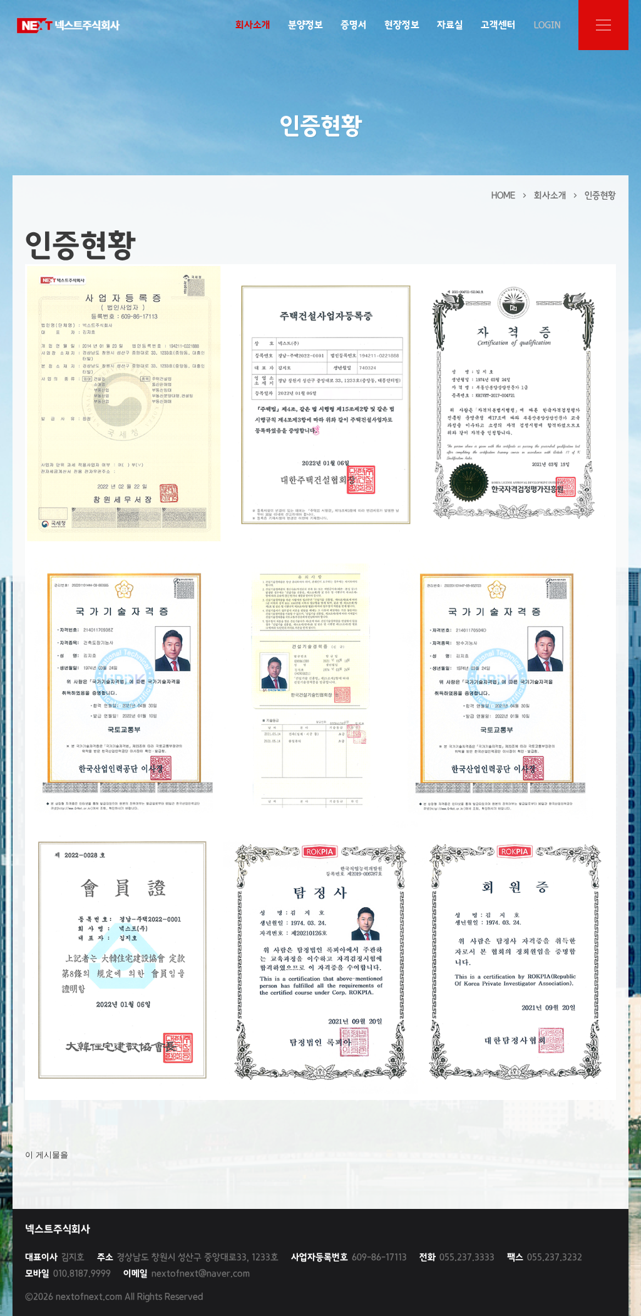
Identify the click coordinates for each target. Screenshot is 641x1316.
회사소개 (252, 24)
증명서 (354, 24)
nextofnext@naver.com (186, 1273)
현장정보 (401, 24)
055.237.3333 (457, 1257)
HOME (503, 195)
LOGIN (547, 25)
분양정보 (305, 24)
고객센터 (498, 24)
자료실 (450, 24)
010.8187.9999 (68, 1273)
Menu (603, 25)
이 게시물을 (46, 1154)
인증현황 (600, 195)
